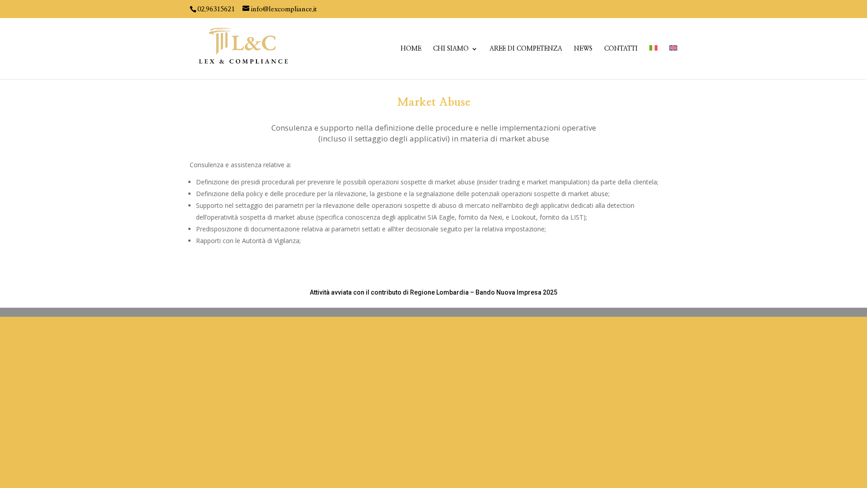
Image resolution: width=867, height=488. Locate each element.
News (583, 49)
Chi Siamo (451, 49)
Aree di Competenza (525, 49)
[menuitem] (653, 62)
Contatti (621, 49)
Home (411, 49)
